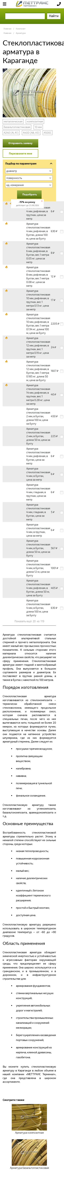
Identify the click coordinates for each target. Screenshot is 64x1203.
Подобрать (29, 194)
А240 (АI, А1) (11, 132)
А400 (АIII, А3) (31, 132)
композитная (35, 121)
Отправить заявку (20, 143)
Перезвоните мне (20, 153)
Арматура (21, 33)
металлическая (13, 121)
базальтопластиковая (17, 127)
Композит (20, 28)
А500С (47, 132)
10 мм (38, 127)
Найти (54, 16)
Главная (7, 28)
